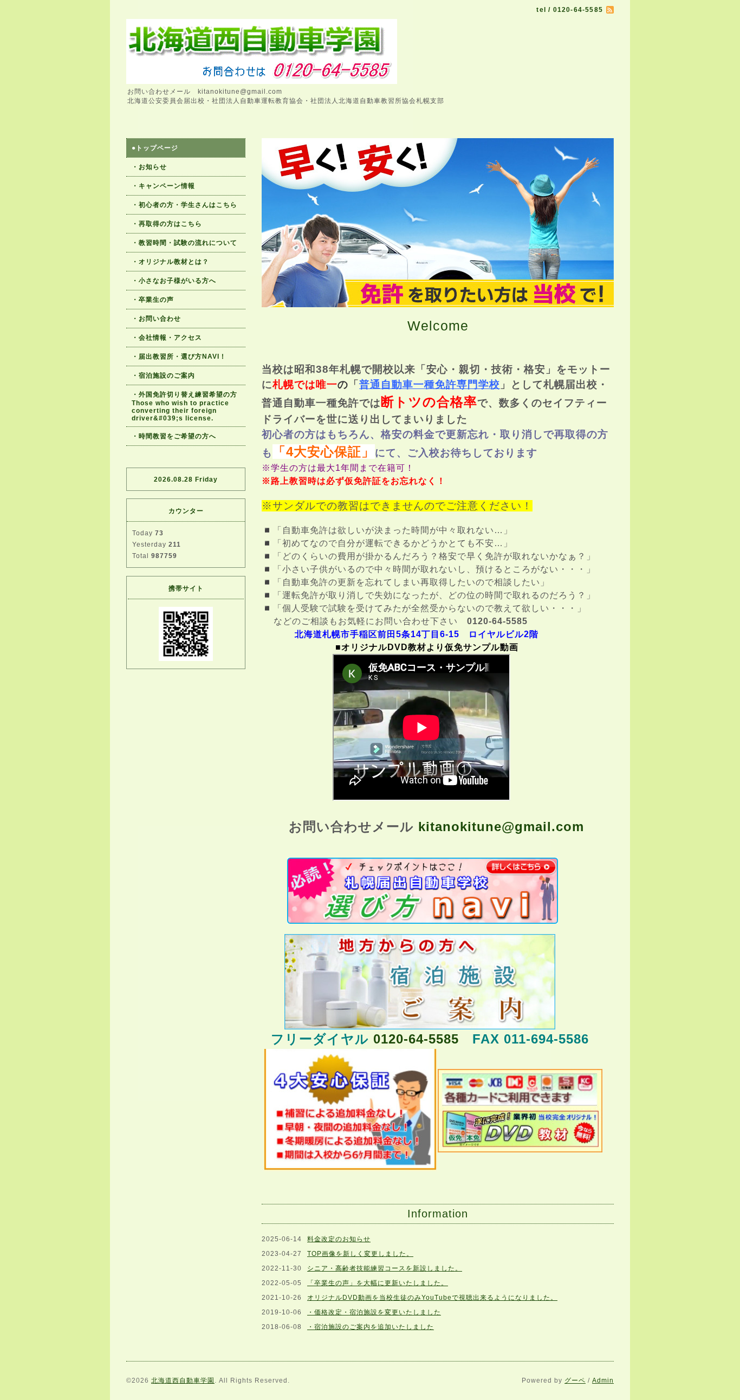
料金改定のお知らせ (339, 1239)
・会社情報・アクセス (167, 337)
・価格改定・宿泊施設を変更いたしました (374, 1312)
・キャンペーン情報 (163, 186)
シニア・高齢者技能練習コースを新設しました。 (384, 1268)
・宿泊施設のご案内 (163, 375)
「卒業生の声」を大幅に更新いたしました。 (377, 1283)
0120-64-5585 (416, 1039)
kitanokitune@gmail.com (501, 826)
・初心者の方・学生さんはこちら (184, 205)
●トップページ (155, 148)
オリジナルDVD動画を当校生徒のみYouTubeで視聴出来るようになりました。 (432, 1297)
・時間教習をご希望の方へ (174, 436)
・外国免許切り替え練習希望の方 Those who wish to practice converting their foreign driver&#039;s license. (188, 406)
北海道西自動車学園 (183, 1380)
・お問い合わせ (156, 318)
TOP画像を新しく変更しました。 (360, 1254)
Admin (603, 1380)
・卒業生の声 (153, 299)
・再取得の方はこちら (167, 224)
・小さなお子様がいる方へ (174, 280)
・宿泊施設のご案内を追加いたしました (370, 1327)
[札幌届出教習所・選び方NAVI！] (422, 890)
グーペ (575, 1380)
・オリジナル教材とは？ (170, 261)
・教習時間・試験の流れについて (184, 243)
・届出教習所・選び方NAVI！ (179, 356)
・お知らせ (149, 167)
